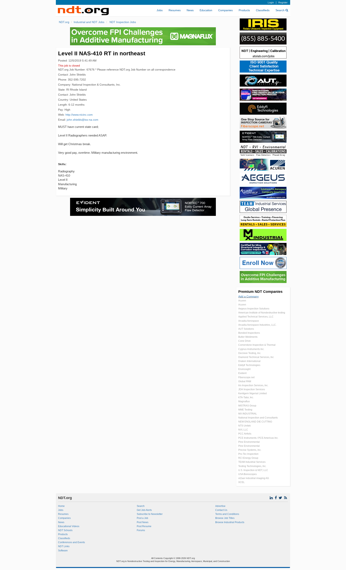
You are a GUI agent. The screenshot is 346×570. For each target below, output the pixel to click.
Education (206, 10)
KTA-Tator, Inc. (246, 397)
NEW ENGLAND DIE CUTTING (255, 421)
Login (271, 2)
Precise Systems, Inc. (249, 450)
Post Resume (144, 526)
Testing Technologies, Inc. (252, 466)
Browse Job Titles (224, 518)
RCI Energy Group (248, 458)
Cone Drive (244, 341)
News (190, 10)
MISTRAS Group (247, 405)
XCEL (241, 482)
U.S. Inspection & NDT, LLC (253, 470)
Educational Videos (68, 526)
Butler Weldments (247, 337)
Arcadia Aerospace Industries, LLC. (257, 324)
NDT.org (64, 22)
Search (280, 10)
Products (244, 10)
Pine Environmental (249, 442)
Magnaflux (244, 401)
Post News (142, 522)
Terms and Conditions (227, 514)
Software (63, 550)
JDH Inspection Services (251, 389)
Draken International (249, 361)
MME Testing (245, 409)
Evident (242, 373)
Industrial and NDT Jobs (89, 22)
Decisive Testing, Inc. (249, 353)
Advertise (220, 506)
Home (61, 506)
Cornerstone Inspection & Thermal (257, 345)
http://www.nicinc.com (79, 114)
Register (283, 2)
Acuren (242, 300)
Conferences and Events (71, 542)
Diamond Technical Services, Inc (256, 357)
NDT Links (63, 546)
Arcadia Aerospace (248, 320)
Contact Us (221, 510)
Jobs (160, 10)
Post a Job (142, 518)
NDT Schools (65, 530)
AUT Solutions (246, 328)
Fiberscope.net (246, 377)
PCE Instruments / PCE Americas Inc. (258, 438)
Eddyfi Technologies (249, 365)
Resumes (175, 10)
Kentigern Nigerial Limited (252, 393)
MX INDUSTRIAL (247, 413)
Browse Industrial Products (229, 522)
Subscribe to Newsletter (150, 514)
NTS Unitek (244, 425)
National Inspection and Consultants (258, 417)
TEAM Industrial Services (252, 462)
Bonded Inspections (249, 332)
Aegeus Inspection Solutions (253, 308)
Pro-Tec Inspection (248, 454)
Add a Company (248, 296)
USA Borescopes (247, 474)
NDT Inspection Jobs (122, 22)
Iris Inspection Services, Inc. (253, 385)
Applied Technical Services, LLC (256, 316)
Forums (141, 530)
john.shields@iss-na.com (82, 119)
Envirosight (244, 369)
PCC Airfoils (244, 433)
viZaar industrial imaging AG (253, 478)
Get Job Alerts (144, 510)
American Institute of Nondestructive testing (261, 312)
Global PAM (244, 381)
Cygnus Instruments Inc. (251, 349)
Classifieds (263, 10)
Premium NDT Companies (260, 292)
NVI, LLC (243, 429)
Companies (225, 10)
